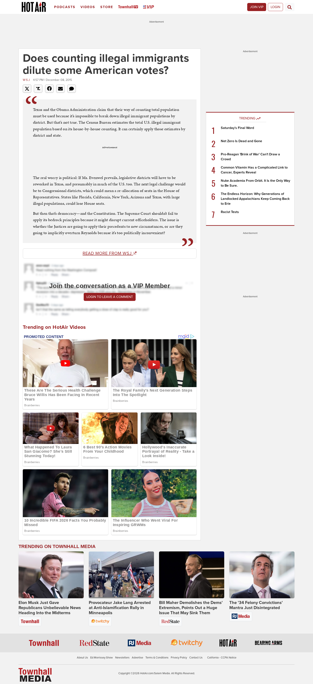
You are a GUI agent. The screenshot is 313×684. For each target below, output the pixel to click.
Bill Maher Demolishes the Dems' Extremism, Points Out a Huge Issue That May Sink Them (191, 607)
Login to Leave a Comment (109, 297)
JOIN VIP (256, 7)
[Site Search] (289, 7)
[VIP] (149, 7)
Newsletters (122, 657)
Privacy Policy (179, 657)
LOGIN (275, 7)
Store (106, 7)
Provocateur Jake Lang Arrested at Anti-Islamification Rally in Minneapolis (120, 607)
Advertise (137, 657)
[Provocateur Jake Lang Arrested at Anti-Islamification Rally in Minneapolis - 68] (121, 574)
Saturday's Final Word (237, 128)
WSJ (27, 80)
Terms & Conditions (156, 657)
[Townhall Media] (35, 674)
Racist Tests (230, 212)
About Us (82, 657)
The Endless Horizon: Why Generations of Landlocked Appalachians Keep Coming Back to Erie (255, 199)
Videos (87, 7)
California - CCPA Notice (221, 657)
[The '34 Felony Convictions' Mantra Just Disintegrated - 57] (261, 574)
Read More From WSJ (108, 253)
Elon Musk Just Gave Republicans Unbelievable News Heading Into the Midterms (50, 607)
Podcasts (64, 7)
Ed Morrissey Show (101, 657)
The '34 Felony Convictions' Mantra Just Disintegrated (256, 605)
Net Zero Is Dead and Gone (241, 141)
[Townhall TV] (128, 7)
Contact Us (195, 657)
